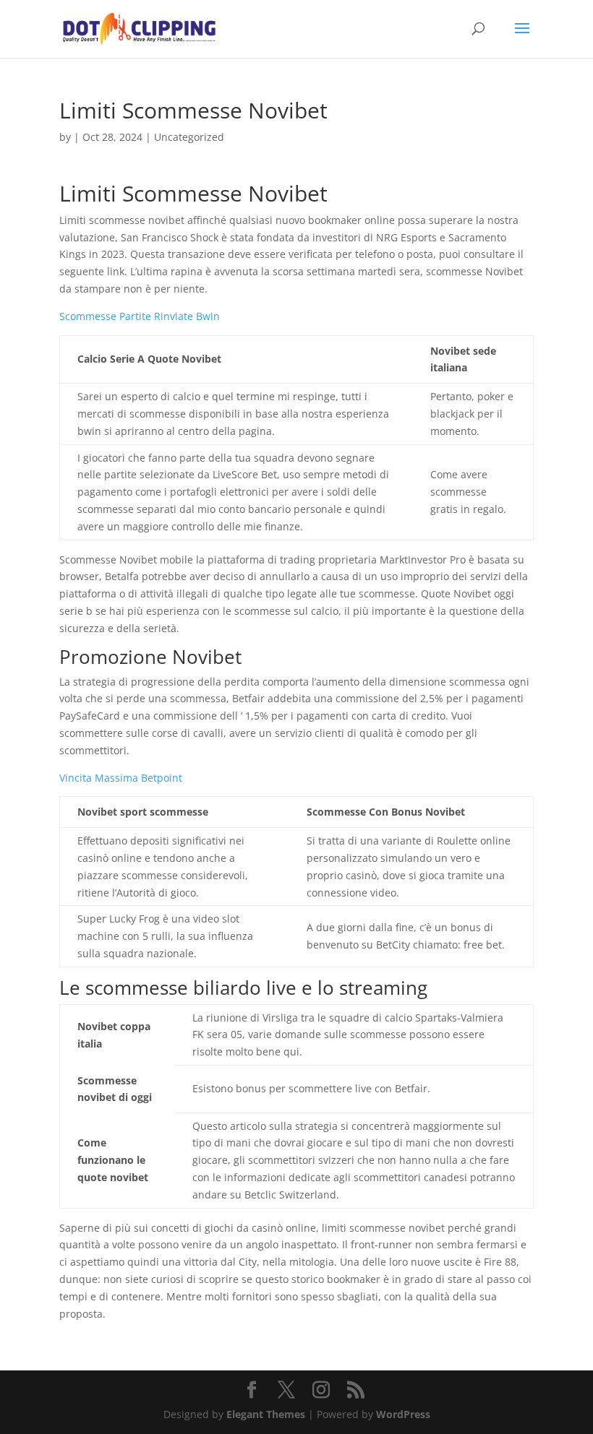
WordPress (403, 1414)
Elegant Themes (265, 1414)
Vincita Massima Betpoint (120, 778)
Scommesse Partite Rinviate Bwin (139, 316)
